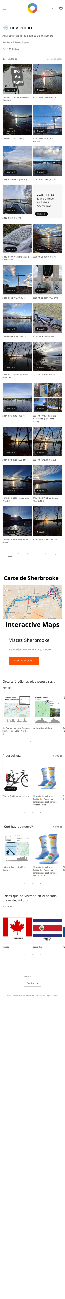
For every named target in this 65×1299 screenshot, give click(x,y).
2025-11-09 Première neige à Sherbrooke (15, 258)
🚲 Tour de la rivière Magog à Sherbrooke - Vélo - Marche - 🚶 (16, 731)
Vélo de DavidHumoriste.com (15, 796)
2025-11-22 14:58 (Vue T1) (44, 179)
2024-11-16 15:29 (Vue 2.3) (45, 460)
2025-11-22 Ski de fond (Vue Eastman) (15, 99)
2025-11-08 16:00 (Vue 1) (44, 257)
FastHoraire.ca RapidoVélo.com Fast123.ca (27, 995)
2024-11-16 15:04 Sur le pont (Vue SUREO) (46, 500)
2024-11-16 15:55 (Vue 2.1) (14, 460)
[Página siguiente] (55, 554)
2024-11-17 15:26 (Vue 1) (44, 375)
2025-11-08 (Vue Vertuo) (13, 298)
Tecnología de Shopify (50, 995)
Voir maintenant (24, 660)
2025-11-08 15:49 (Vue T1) (14, 336)
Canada (5, 947)
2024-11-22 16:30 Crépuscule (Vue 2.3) (15, 376)
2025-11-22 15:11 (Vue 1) (13, 138)
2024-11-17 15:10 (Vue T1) (13, 416)
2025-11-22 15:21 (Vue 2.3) (45, 97)
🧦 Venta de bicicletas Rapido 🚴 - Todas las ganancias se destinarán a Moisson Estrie (44, 800)
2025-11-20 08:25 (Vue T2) (14, 179)
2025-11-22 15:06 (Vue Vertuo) (43, 140)
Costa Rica (37, 947)
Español (30, 983)
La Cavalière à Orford (42, 728)
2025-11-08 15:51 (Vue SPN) (45, 298)
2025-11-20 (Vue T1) (11, 218)
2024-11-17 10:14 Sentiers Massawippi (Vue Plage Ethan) (44, 419)
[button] (4, 8)
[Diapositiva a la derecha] (40, 741)
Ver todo (7, 687)
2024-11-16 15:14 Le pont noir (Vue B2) (15, 500)
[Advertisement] (32, 1150)
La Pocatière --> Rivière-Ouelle (14, 869)
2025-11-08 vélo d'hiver (44, 336)
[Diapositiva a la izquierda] (24, 741)
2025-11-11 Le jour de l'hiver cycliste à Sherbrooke (46, 200)
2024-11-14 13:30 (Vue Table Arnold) (15, 541)
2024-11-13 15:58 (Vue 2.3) (45, 539)
